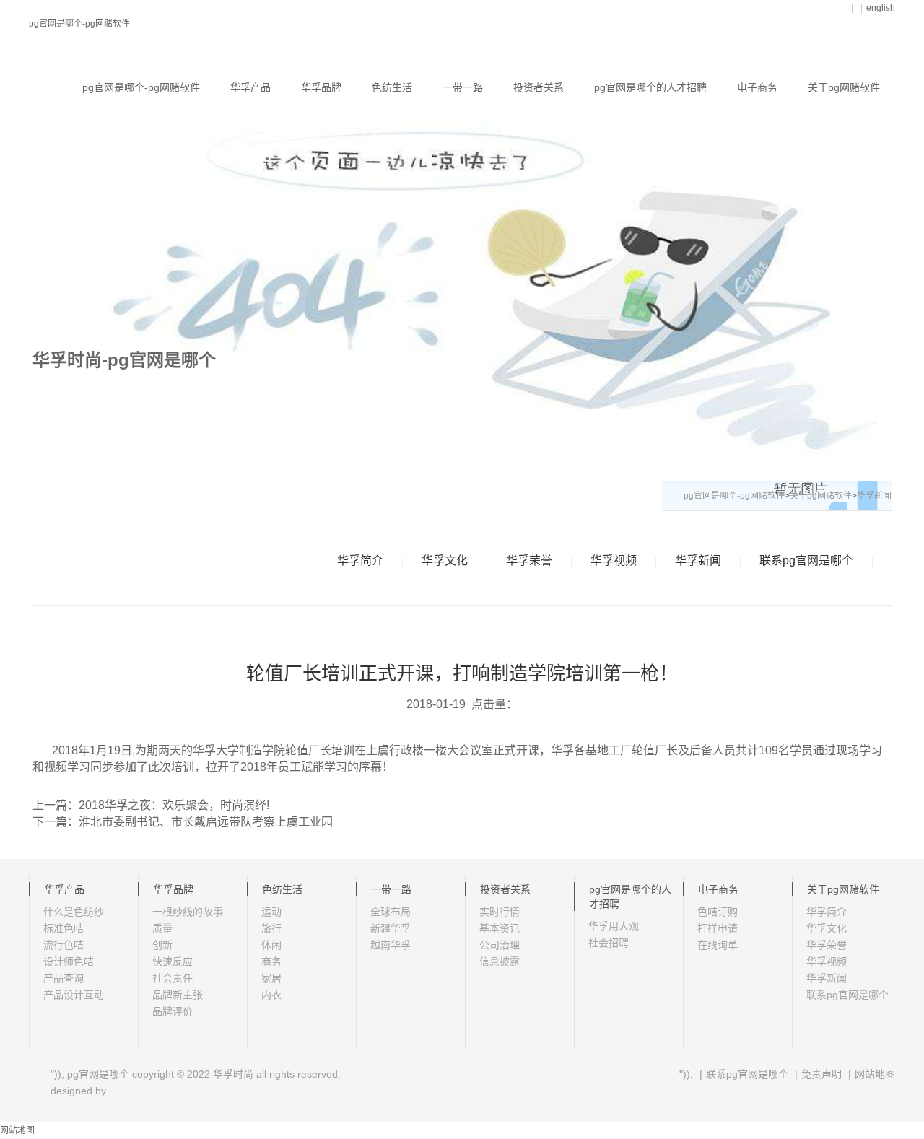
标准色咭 (63, 928)
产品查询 (63, 978)
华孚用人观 (613, 926)
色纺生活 (392, 87)
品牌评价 (172, 1011)
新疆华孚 (390, 928)
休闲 (271, 945)
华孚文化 (445, 560)
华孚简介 (360, 560)
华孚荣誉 (529, 560)
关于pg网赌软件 (844, 87)
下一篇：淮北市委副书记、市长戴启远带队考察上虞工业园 (182, 822)
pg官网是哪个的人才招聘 (650, 87)
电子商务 (757, 87)
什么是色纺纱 (73, 911)
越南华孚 (390, 945)
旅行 (271, 928)
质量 (162, 928)
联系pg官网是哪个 (806, 560)
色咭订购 (717, 911)
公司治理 (499, 945)
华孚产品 (250, 87)
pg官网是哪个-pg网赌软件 (79, 24)
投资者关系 (538, 87)
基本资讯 (499, 928)
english (880, 8)
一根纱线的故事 (187, 911)
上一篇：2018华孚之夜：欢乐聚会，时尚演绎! (150, 805)
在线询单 (717, 945)
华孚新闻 (698, 560)
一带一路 (463, 87)
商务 (271, 961)
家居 (271, 978)
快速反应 (172, 961)
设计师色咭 (68, 961)
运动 (271, 911)
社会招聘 (608, 942)
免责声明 (821, 1074)
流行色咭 (63, 945)
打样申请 (717, 928)
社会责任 (172, 978)
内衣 (271, 994)
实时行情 (499, 911)
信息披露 (499, 961)
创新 (162, 945)
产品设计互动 (73, 994)
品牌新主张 (177, 994)
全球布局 (390, 911)
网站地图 (875, 1074)
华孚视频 (613, 560)
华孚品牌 (321, 87)
